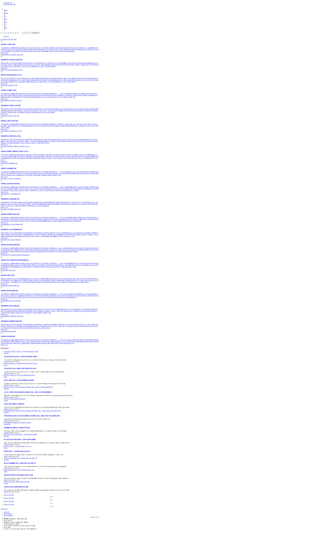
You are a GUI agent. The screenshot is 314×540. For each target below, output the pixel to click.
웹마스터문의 (8, 513)
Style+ (5, 19)
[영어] (4, 33)
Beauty (6, 10)
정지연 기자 (4, 53)
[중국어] (9, 33)
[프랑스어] (11, 33)
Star (5, 16)
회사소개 (6, 512)
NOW (5, 28)
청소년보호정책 (8, 515)
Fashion (6, 13)
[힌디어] (16, 33)
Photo (5, 22)
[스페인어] (14, 33)
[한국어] (2, 33)
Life (5, 25)
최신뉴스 (6, 36)
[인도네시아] (18, 33)
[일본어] (6, 33)
